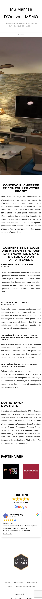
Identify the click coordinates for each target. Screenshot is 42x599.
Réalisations (18, 582)
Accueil (7, 582)
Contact (9, 586)
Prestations (31, 582)
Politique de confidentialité (25, 586)
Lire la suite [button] (9, 534)
